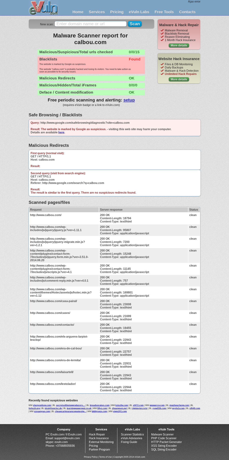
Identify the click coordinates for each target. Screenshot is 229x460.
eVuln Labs (139, 12)
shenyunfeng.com (42, 405)
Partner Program (99, 449)
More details (179, 45)
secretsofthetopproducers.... (70, 405)
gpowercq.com (157, 405)
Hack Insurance (99, 438)
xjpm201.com (120, 411)
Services (97, 12)
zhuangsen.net (119, 408)
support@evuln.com (67, 438)
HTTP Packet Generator (166, 442)
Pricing (116, 12)
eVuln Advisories (131, 438)
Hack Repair (97, 434)
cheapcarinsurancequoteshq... (70, 411)
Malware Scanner (162, 434)
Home (77, 12)
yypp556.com (159, 408)
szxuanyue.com (42, 411)
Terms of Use (105, 457)
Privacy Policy (91, 457)
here (61, 132)
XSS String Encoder (164, 445)
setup (129, 100)
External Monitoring (101, 442)
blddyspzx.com (99, 411)
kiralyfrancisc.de (53, 408)
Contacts (187, 12)
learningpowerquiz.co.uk (79, 408)
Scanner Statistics (132, 434)
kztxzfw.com (121, 405)
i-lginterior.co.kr (140, 408)
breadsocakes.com (99, 405)
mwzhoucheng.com (179, 405)
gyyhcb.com (178, 408)
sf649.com (194, 408)
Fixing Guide (129, 442)
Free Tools (164, 12)
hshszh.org (34, 408)
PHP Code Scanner (163, 438)
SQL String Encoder (163, 449)
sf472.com (138, 405)
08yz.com (102, 408)
